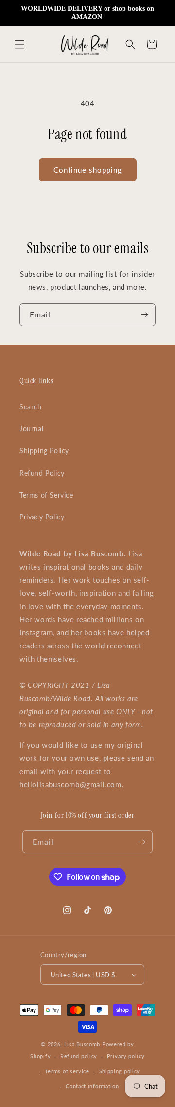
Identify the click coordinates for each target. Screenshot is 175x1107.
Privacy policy (126, 1056)
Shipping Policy (44, 450)
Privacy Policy (41, 517)
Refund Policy (42, 473)
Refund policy (78, 1056)
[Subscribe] (144, 314)
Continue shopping (87, 170)
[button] (19, 44)
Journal (31, 428)
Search (30, 407)
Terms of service (67, 1071)
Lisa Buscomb (83, 1044)
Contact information (92, 1086)
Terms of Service (46, 495)
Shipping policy (119, 1071)
